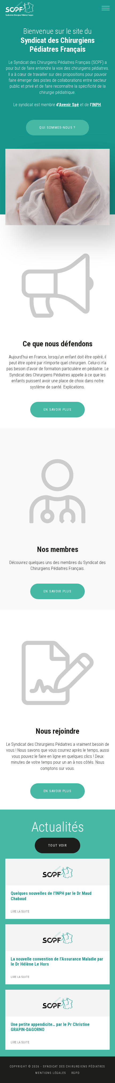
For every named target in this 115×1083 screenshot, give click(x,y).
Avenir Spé (69, 104)
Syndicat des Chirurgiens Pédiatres (19, 8)
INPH (96, 104)
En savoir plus (57, 409)
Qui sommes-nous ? (57, 127)
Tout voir (57, 845)
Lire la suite (20, 911)
